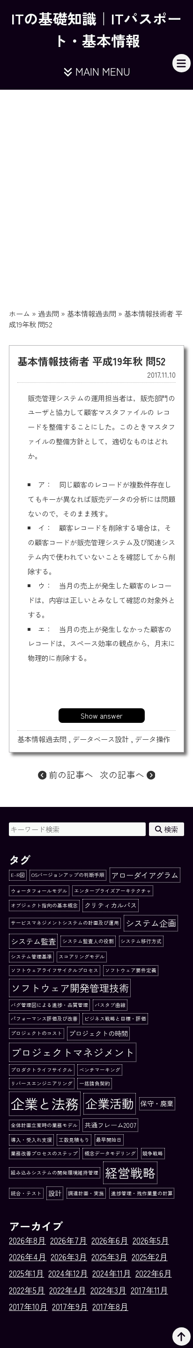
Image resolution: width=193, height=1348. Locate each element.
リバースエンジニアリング (42, 1083)
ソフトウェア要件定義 (130, 970)
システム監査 (33, 941)
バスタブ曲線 (110, 1004)
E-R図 (18, 874)
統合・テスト (26, 1193)
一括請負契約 (94, 1083)
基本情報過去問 (91, 313)
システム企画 (151, 923)
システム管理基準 (31, 956)
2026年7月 (68, 1240)
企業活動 (109, 1103)
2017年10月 (28, 1306)
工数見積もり (74, 1139)
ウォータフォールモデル (39, 890)
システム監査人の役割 (88, 941)
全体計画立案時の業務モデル (44, 1125)
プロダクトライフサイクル (42, 1069)
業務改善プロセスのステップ (44, 1153)
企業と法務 (45, 1103)
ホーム (19, 313)
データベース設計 (101, 739)
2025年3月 (109, 1257)
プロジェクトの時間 (98, 1033)
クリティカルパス (110, 905)
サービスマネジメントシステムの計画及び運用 (65, 922)
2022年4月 (67, 1290)
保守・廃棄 (157, 1103)
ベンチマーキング (99, 1069)
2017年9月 (70, 1306)
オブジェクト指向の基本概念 (44, 905)
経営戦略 (130, 1172)
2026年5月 (151, 1240)
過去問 (48, 313)
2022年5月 (27, 1290)
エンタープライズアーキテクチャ (112, 890)
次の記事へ (123, 774)
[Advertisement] (96, 191)
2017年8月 (110, 1306)
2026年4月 (27, 1257)
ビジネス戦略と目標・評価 (115, 1018)
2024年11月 (111, 1273)
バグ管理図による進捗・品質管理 (49, 1004)
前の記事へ (69, 774)
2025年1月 (26, 1273)
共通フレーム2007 (110, 1125)
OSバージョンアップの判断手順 (67, 874)
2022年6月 (153, 1273)
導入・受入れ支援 (31, 1139)
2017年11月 (149, 1290)
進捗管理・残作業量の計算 (142, 1193)
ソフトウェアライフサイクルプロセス (54, 970)
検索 (170, 829)
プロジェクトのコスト (36, 1033)
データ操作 (152, 739)
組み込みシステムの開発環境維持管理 (54, 1172)
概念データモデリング (110, 1153)
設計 (54, 1193)
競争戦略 (152, 1153)
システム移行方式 (141, 941)
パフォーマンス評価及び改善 (44, 1018)
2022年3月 (108, 1290)
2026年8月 (27, 1240)
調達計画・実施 (86, 1193)
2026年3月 (69, 1257)
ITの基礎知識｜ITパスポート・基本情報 (96, 29)
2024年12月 (68, 1273)
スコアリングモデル (82, 956)
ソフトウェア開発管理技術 (70, 987)
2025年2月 (150, 1257)
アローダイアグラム (144, 875)
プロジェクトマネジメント (72, 1052)
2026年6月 (109, 1240)
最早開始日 (109, 1139)
